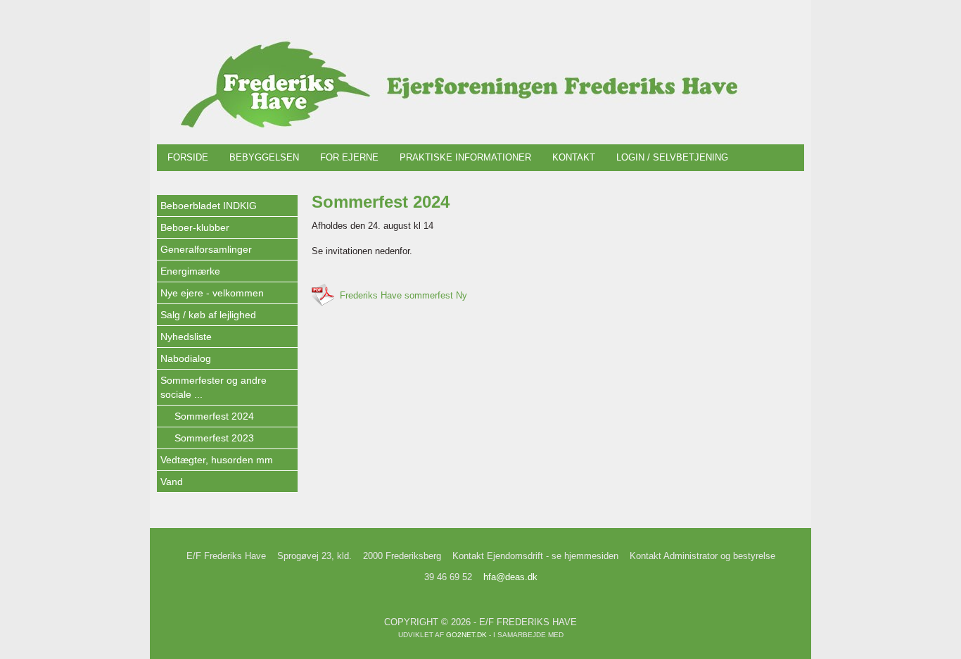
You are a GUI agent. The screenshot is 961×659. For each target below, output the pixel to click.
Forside (187, 157)
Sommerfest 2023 (214, 438)
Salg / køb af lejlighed (208, 314)
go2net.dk (466, 635)
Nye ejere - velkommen (212, 293)
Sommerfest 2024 (214, 416)
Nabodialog (185, 358)
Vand (171, 481)
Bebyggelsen (264, 157)
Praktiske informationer (465, 157)
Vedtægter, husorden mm (216, 459)
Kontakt (573, 157)
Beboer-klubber (194, 227)
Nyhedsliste (186, 336)
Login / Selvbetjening (672, 157)
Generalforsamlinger (206, 249)
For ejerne (349, 157)
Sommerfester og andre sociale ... (213, 387)
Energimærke (190, 271)
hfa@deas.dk (510, 577)
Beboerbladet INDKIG (208, 205)
